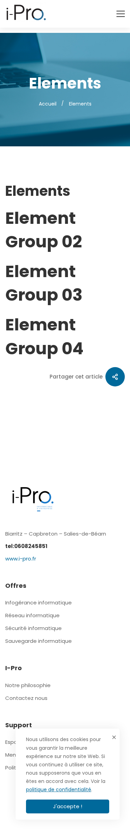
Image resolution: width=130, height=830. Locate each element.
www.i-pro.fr (20, 558)
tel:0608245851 (26, 546)
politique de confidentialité (58, 789)
